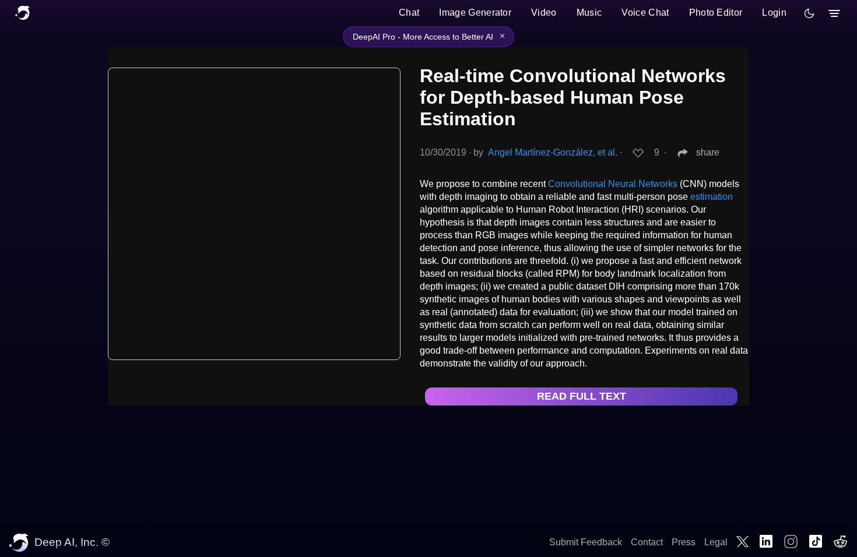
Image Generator (475, 12)
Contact (647, 542)
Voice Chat (645, 12)
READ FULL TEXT (581, 396)
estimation (711, 197)
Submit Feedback (585, 542)
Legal (716, 542)
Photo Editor (716, 12)
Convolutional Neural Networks (612, 184)
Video (544, 12)
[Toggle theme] (809, 13)
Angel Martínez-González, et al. (552, 152)
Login (774, 12)
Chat (409, 12)
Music (589, 12)
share (707, 152)
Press (684, 542)
